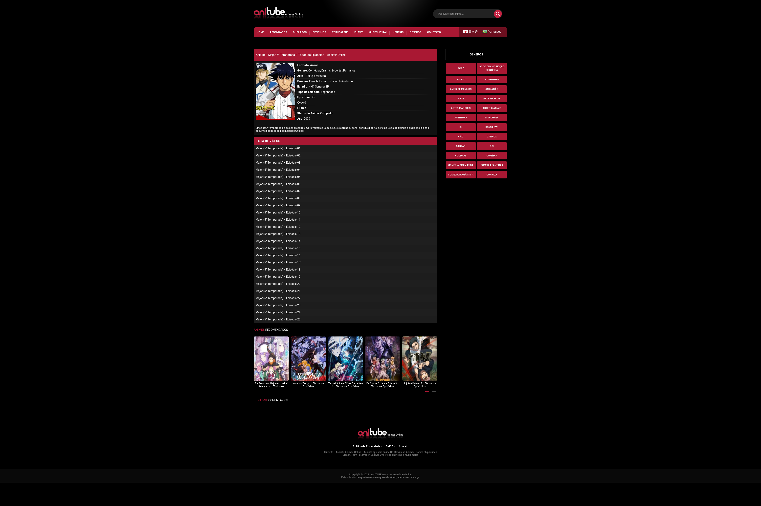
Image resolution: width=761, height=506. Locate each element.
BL (461, 127)
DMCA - (390, 446)
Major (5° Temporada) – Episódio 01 (278, 148)
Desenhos (319, 32)
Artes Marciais (461, 108)
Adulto (460, 79)
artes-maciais (492, 108)
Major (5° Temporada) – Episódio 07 (278, 191)
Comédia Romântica (460, 174)
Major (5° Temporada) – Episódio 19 (278, 276)
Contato (403, 446)
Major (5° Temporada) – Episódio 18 (278, 269)
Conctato (434, 32)
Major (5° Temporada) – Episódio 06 (278, 184)
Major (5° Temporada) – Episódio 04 (278, 169)
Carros (492, 136)
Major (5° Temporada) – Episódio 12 (278, 226)
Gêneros (415, 32)
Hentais (398, 32)
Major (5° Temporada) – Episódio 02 (278, 155)
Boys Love (492, 127)
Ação (460, 68)
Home (260, 32)
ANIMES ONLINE (10, 484)
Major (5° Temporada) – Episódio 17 (278, 262)
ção (460, 136)
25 (306, 97)
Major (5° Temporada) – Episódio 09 (278, 205)
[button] (427, 391)
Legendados (278, 32)
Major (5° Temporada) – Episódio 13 (278, 233)
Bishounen (491, 117)
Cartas (461, 146)
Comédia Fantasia (492, 165)
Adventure (492, 79)
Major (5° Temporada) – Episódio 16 (278, 255)
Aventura (460, 117)
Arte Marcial (491, 98)
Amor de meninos (461, 89)
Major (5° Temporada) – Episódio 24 (278, 312)
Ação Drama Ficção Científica (492, 68)
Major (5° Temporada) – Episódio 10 (278, 212)
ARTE (461, 98)
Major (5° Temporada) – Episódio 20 (278, 283)
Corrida (492, 174)
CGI (492, 146)
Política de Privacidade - (367, 446)
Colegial (460, 155)
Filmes (358, 32)
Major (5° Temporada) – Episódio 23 (278, 305)
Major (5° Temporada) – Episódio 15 (278, 248)
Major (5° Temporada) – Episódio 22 (278, 298)
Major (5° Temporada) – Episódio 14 (278, 241)
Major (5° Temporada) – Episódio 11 (278, 219)
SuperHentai (378, 32)
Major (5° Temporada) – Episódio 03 (278, 162)
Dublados (300, 32)
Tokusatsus (340, 32)
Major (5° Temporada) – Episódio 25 (278, 319)
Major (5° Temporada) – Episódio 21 (278, 291)
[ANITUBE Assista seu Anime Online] (380, 434)
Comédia (492, 155)
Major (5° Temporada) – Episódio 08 (278, 198)
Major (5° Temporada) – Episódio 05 (278, 176)
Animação (491, 89)
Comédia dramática (460, 165)
